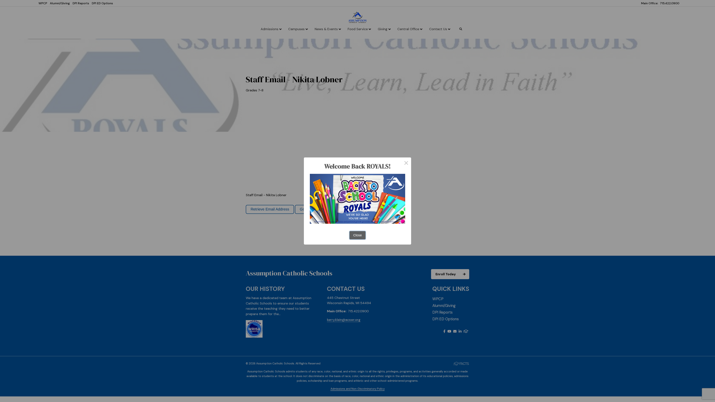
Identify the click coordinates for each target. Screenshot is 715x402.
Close (357, 235)
